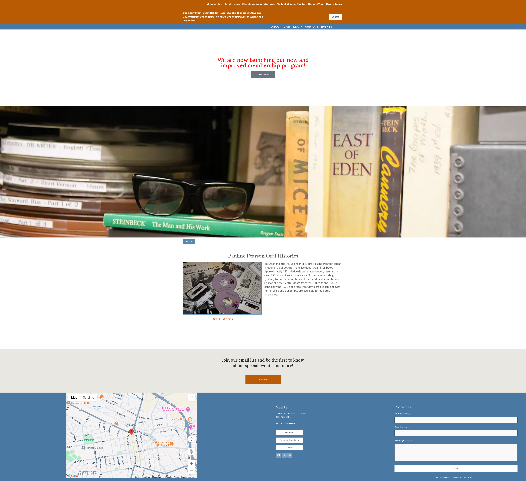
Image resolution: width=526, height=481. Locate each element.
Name (402, 413)
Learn (297, 26)
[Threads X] (289, 455)
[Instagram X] (284, 455)
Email (402, 427)
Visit (287, 26)
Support (311, 26)
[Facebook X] (278, 455)
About (276, 26)
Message (404, 440)
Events (326, 26)
